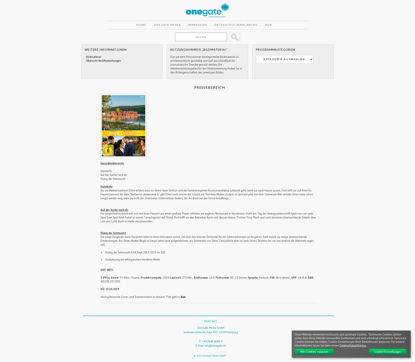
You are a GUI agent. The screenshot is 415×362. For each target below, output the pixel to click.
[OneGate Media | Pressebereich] (207, 5)
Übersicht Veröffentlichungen (103, 61)
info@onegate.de (215, 346)
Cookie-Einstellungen (388, 351)
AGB (268, 24)
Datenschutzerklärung (236, 24)
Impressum (197, 24)
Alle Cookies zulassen (314, 351)
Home (141, 24)
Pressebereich (209, 87)
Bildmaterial (93, 57)
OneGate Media (167, 24)
